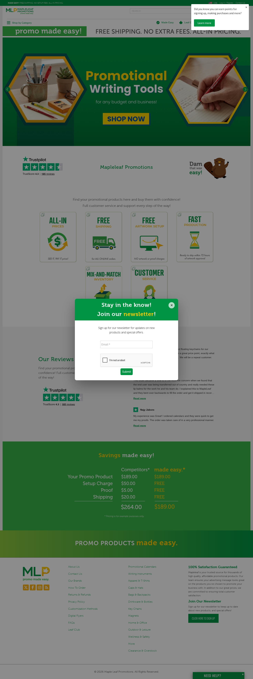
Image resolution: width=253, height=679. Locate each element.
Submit (126, 371)
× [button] (246, 7)
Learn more (204, 23)
